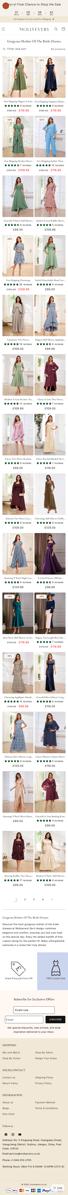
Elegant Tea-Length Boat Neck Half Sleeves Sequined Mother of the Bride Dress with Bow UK (50, 637)
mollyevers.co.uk (38, 1184)
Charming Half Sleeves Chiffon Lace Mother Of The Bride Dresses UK (50, 518)
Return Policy (10, 1083)
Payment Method (45, 1102)
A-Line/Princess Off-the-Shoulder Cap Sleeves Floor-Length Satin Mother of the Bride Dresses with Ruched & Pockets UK (50, 578)
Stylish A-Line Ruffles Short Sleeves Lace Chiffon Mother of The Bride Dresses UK (50, 220)
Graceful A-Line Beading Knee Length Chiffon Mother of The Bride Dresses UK (50, 816)
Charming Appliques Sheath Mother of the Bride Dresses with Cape (18, 697)
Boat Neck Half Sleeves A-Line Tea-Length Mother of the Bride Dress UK (18, 637)
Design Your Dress (46, 1058)
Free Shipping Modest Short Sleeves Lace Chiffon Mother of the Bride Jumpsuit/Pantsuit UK (18, 160)
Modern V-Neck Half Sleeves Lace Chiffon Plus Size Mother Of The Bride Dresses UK (50, 875)
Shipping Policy (44, 1077)
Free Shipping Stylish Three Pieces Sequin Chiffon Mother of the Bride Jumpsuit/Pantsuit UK (50, 160)
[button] (56, 29)
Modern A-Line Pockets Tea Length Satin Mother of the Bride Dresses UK (18, 399)
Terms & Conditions (46, 1108)
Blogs (5, 1108)
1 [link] (16, 899)
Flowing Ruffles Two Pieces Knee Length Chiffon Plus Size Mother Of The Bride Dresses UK (18, 875)
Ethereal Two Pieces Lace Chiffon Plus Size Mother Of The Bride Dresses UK (18, 518)
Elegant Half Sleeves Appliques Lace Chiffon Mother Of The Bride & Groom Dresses (50, 339)
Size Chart (8, 1114)
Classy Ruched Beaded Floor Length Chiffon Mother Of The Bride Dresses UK (50, 458)
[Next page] (51, 899)
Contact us (8, 1077)
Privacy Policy (43, 1083)
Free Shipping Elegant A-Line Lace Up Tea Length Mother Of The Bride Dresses (18, 101)
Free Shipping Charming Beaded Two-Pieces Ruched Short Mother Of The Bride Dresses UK (18, 280)
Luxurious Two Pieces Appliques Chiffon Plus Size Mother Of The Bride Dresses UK (18, 339)
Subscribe (55, 1019)
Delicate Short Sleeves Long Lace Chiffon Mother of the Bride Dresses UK (18, 756)
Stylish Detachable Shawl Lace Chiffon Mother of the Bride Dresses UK (50, 280)
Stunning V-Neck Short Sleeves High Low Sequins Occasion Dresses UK (18, 816)
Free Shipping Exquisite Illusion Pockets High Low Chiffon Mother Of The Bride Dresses (50, 101)
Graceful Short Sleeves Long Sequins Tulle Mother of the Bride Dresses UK (50, 697)
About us (7, 1102)
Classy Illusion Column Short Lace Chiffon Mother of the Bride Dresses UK (50, 756)
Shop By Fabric (44, 1052)
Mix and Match (11, 1052)
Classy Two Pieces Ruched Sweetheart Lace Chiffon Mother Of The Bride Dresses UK (18, 458)
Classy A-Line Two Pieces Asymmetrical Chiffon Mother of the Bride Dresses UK (50, 399)
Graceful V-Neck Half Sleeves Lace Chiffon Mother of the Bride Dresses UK (18, 220)
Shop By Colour (11, 1058)
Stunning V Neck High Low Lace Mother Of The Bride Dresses (18, 578)
